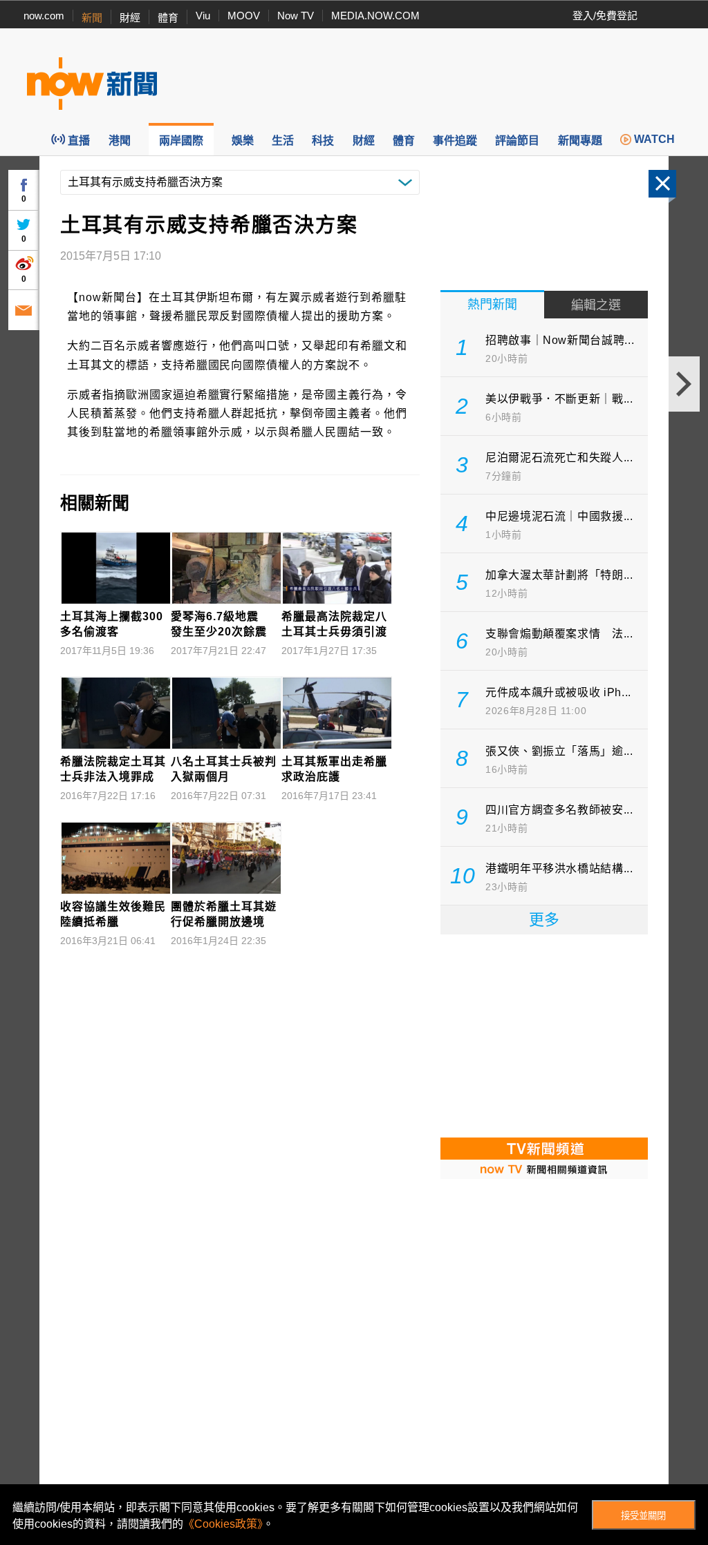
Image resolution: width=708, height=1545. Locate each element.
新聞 (92, 17)
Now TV (295, 15)
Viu (203, 15)
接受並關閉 (643, 1515)
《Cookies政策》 (223, 1524)
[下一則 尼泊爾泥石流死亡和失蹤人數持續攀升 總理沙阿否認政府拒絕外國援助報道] (684, 384)
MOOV (243, 15)
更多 (544, 919)
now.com (44, 15)
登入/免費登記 (604, 15)
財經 (130, 17)
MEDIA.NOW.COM (375, 15)
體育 (168, 17)
